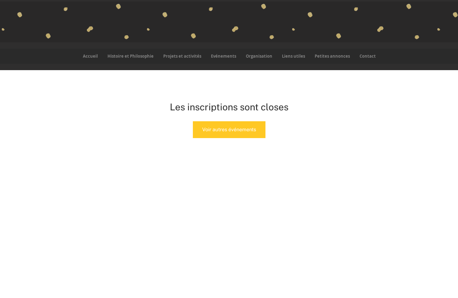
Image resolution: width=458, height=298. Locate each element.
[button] (182, 56)
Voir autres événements (229, 129)
